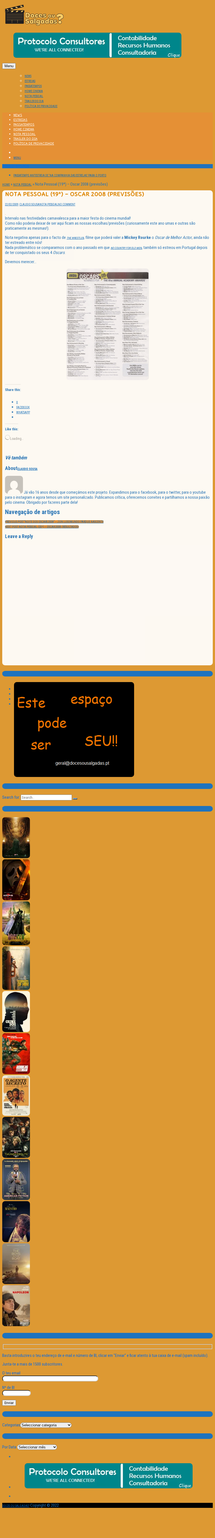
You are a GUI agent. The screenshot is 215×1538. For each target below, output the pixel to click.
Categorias (11, 1424)
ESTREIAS (30, 81)
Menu (8, 66)
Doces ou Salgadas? (15, 1505)
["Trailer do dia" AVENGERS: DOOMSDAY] (16, 857)
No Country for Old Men (126, 247)
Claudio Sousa (29, 204)
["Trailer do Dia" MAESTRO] (16, 1241)
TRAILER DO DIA (34, 101)
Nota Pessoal (22, 184)
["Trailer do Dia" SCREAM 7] (16, 899)
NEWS (28, 76)
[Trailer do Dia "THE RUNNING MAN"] (16, 1073)
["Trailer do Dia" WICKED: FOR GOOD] (16, 944)
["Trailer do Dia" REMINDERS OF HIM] (16, 988)
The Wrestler (75, 237)
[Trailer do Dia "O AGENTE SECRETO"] (16, 1114)
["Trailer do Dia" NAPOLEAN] (16, 1325)
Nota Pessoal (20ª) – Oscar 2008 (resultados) (42, 526)
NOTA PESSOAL (34, 96)
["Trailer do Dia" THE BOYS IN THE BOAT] (16, 1283)
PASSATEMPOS (33, 86)
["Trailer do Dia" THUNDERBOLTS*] (16, 1156)
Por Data (9, 1447)
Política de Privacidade (41, 106)
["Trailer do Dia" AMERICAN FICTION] (16, 1199)
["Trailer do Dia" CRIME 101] (16, 1031)
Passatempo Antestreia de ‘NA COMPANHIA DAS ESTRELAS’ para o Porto (59, 175)
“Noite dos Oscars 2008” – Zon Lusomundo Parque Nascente (54, 521)
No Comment (66, 204)
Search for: (11, 797)
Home (6, 184)
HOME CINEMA (34, 91)
